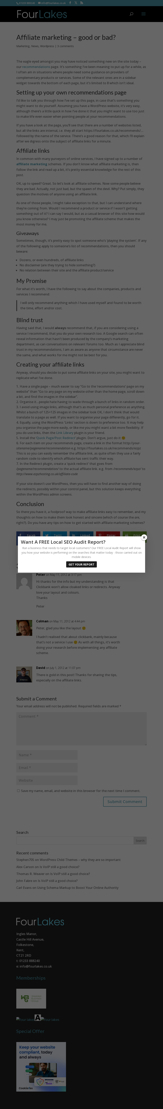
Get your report (81, 564)
